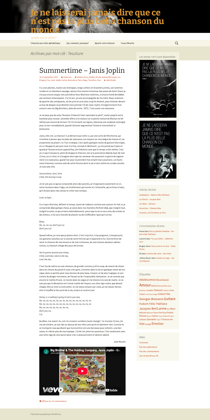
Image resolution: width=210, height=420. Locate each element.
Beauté (160, 286)
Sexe (160, 316)
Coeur (142, 294)
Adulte (92, 77)
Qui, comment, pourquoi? (77, 43)
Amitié (166, 280)
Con (146, 294)
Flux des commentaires (149, 351)
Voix (99, 80)
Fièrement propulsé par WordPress (46, 414)
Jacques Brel (148, 308)
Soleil (172, 316)
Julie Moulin (111, 80)
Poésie (170, 312)
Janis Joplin (56, 80)
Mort (172, 308)
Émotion (158, 323)
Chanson (158, 290)
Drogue (42, 80)
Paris (80, 80)
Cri (119, 77)
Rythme (155, 316)
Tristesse (165, 319)
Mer (168, 309)
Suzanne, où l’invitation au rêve (152, 212)
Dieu (150, 294)
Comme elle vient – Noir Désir (158, 253)
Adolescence (82, 77)
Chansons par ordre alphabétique (45, 43)
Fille (168, 294)
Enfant (161, 294)
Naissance (72, 80)
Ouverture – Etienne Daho (150, 208)
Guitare (169, 298)
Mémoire (149, 313)
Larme (64, 80)
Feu (48, 80)
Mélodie (142, 312)
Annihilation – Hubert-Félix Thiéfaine (154, 195)
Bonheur (142, 290)
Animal (104, 77)
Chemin (166, 290)
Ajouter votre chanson (105, 43)
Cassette (149, 290)
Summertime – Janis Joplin (82, 70)
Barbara (154, 286)
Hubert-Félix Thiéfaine (153, 304)
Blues (170, 286)
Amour (145, 285)
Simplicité (166, 316)
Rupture (149, 316)
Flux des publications (148, 347)
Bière (166, 286)
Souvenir (151, 319)
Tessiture (92, 80)
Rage (85, 80)
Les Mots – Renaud (147, 203)
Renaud (142, 315)
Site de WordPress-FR (148, 356)
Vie (171, 319)
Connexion (143, 342)
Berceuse (112, 77)
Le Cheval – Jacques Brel (149, 199)
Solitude (142, 319)
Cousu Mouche (127, 43)
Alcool (98, 77)
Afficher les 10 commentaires (54, 401)
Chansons (67, 77)
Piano (155, 312)
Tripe (158, 319)
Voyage (148, 324)
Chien (171, 290)
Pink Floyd (162, 312)
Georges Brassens (151, 299)
